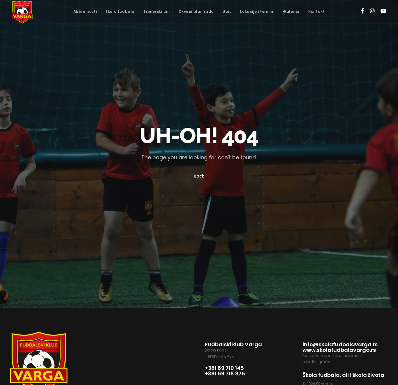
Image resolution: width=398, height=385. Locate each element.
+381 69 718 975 (225, 373)
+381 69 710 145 (224, 368)
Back (199, 176)
